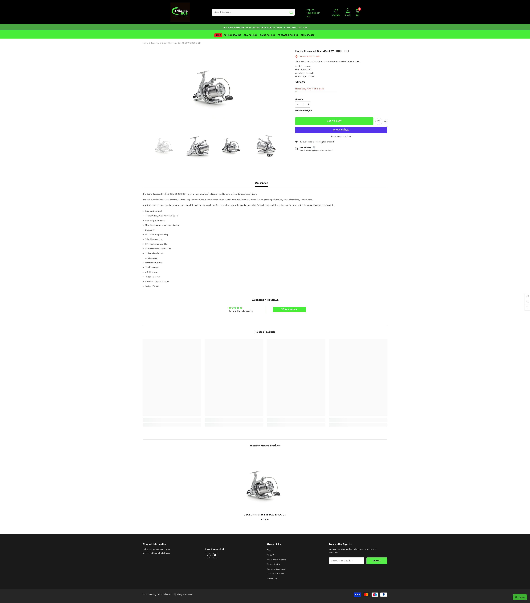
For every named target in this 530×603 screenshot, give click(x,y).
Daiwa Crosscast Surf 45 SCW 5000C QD (265, 514)
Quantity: (299, 99)
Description (261, 183)
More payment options (341, 136)
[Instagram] (215, 555)
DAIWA (307, 66)
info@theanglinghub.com (159, 552)
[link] (378, 121)
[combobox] (250, 12)
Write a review (289, 309)
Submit (377, 560)
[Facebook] (207, 555)
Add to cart (335, 121)
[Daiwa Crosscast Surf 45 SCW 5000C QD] (265, 482)
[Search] (253, 12)
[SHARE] (384, 121)
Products (155, 42)
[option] (215, 83)
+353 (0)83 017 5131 (160, 549)
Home (145, 42)
